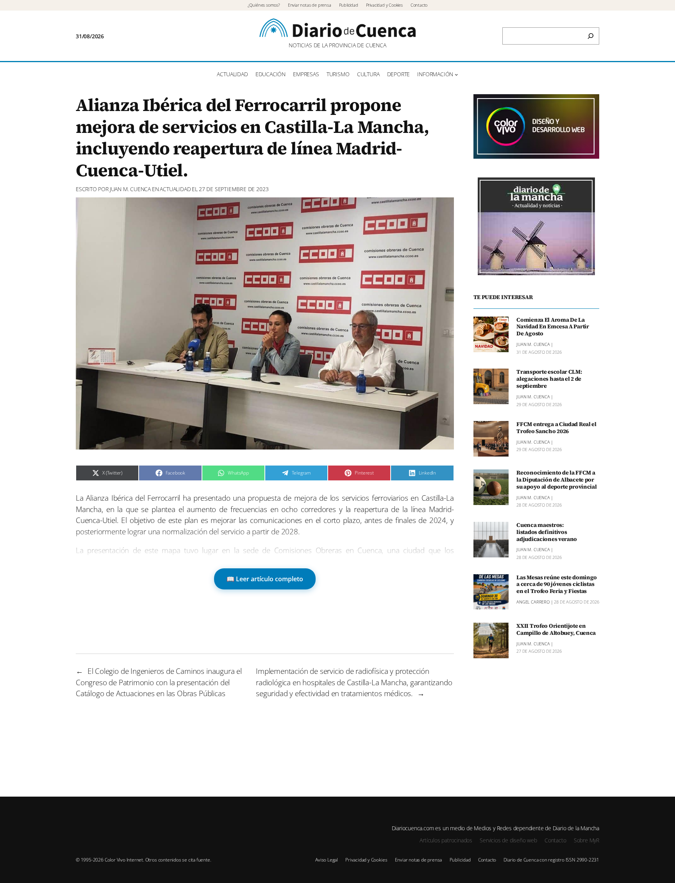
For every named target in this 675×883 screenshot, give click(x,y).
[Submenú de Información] (456, 74)
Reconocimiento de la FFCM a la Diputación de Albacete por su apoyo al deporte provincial (556, 480)
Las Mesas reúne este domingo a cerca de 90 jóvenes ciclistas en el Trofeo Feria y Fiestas (556, 584)
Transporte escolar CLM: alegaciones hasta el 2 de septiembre (549, 379)
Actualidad (175, 189)
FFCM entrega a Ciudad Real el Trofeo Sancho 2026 (556, 428)
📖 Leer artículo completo (265, 579)
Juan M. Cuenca (130, 189)
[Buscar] (590, 36)
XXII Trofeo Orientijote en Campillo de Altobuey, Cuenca (556, 630)
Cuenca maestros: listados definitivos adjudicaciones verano (546, 532)
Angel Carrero (533, 602)
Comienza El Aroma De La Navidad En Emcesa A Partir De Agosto (552, 327)
